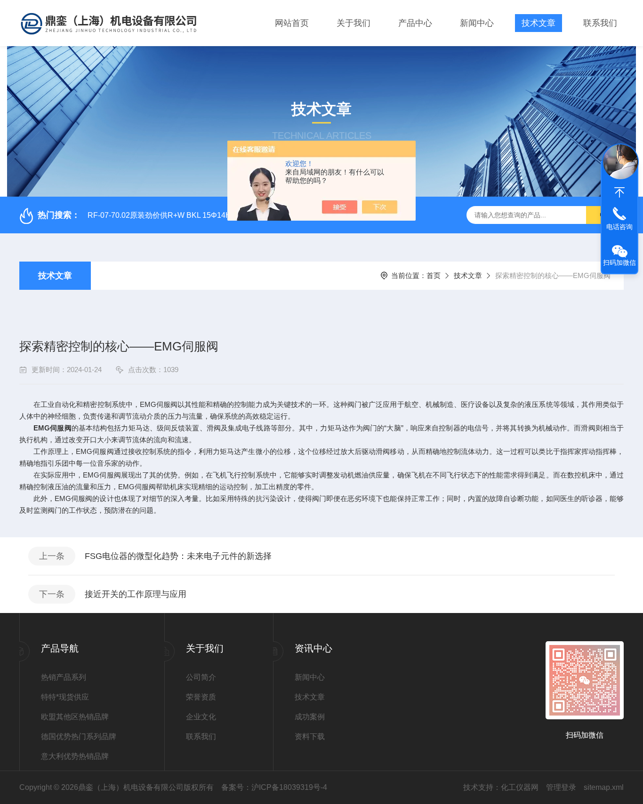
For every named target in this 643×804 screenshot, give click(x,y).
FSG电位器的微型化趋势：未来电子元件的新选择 (178, 556)
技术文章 (538, 23)
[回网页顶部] (619, 192)
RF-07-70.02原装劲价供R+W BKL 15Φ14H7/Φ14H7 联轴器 (187, 215)
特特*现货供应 (65, 697)
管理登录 (561, 787)
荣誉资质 (201, 697)
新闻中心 (477, 23)
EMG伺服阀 (52, 428)
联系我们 (600, 23)
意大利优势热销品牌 (75, 756)
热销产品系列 (63, 677)
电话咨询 (619, 227)
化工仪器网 (520, 787)
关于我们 (353, 23)
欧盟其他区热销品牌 (75, 717)
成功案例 (310, 717)
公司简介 (201, 677)
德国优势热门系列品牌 (78, 736)
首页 (433, 275)
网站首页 (292, 23)
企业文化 (201, 717)
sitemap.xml (604, 787)
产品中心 (415, 23)
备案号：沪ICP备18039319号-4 (274, 787)
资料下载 (310, 736)
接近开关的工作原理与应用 (135, 594)
